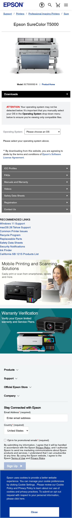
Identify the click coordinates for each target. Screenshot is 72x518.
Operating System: (13, 131)
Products (9, 369)
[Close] (34, 512)
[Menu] (66, 5)
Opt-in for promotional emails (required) (28, 440)
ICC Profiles (10, 168)
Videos (7, 188)
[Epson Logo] (13, 4)
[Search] (50, 5)
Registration (10, 202)
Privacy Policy (43, 447)
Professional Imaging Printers (44, 13)
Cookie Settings (26, 484)
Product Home (48, 84)
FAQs (7, 175)
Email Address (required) (17, 412)
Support (7, 13)
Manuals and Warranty (16, 182)
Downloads (11, 94)
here (22, 498)
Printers (20, 13)
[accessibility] (42, 5)
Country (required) (14, 425)
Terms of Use (18, 458)
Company (10, 395)
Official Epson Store (16, 387)
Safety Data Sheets (14, 195)
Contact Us (10, 209)
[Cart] (58, 5)
